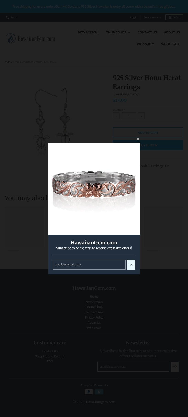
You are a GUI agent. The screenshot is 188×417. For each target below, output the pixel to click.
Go (131, 264)
